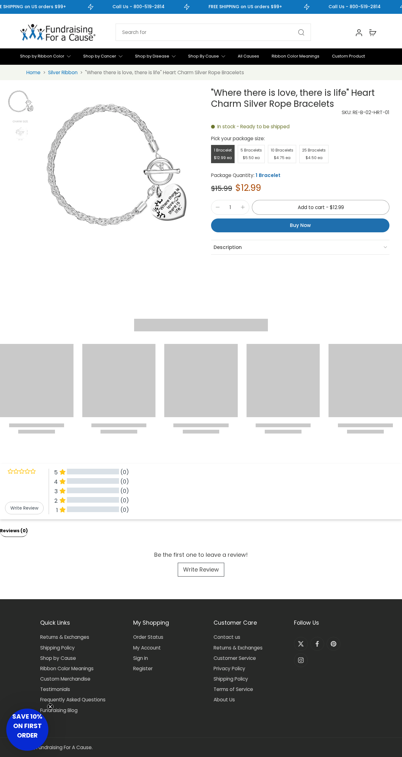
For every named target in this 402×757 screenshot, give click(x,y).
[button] (320, 207)
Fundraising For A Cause (64, 747)
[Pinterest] (333, 644)
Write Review (201, 569)
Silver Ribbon (63, 72)
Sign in (140, 658)
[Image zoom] (113, 166)
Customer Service (235, 658)
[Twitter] (301, 644)
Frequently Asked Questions (73, 699)
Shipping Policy (57, 647)
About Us (224, 699)
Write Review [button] (24, 508)
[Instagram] (301, 660)
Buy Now (300, 225)
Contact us (227, 637)
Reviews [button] (14, 531)
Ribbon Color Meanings (67, 668)
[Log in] (359, 32)
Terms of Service (233, 689)
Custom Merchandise (65, 679)
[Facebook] (317, 644)
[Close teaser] (50, 707)
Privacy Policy (229, 668)
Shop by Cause (58, 658)
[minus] (217, 207)
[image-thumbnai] (20, 101)
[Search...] (301, 32)
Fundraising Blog (59, 710)
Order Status (148, 637)
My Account (147, 647)
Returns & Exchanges (64, 637)
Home (33, 72)
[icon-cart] (372, 32)
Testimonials (55, 689)
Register (143, 668)
